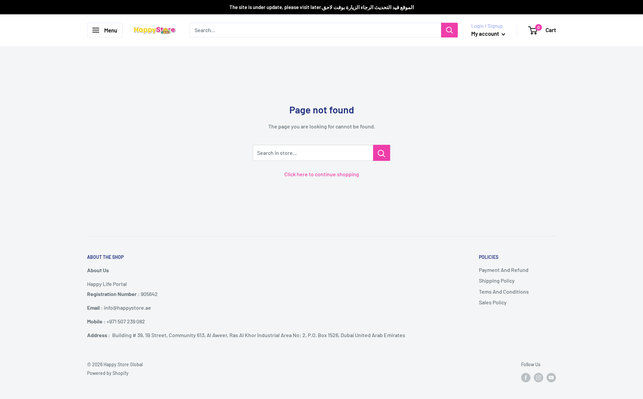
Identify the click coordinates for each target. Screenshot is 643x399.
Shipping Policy (497, 280)
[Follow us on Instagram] (538, 377)
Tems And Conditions (504, 291)
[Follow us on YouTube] (551, 377)
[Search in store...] (381, 153)
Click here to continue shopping (321, 174)
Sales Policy (493, 302)
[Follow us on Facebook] (525, 377)
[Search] (449, 30)
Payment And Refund (503, 270)
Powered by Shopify (108, 373)
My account (485, 33)
